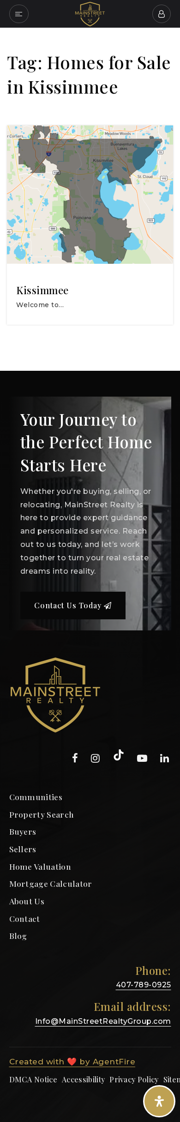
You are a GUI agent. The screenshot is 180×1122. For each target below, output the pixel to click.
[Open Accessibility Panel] (159, 1101)
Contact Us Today (69, 605)
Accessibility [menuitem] (83, 1079)
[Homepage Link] (90, 13)
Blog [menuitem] (18, 935)
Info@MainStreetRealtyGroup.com (103, 1021)
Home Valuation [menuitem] (40, 866)
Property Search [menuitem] (41, 814)
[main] (90, 199)
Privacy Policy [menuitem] (133, 1079)
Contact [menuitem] (24, 918)
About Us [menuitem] (27, 901)
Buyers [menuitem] (22, 831)
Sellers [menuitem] (22, 848)
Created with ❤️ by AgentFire (72, 1061)
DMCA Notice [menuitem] (33, 1079)
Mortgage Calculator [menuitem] (50, 883)
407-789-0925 (143, 984)
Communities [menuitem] (36, 796)
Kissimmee (42, 290)
